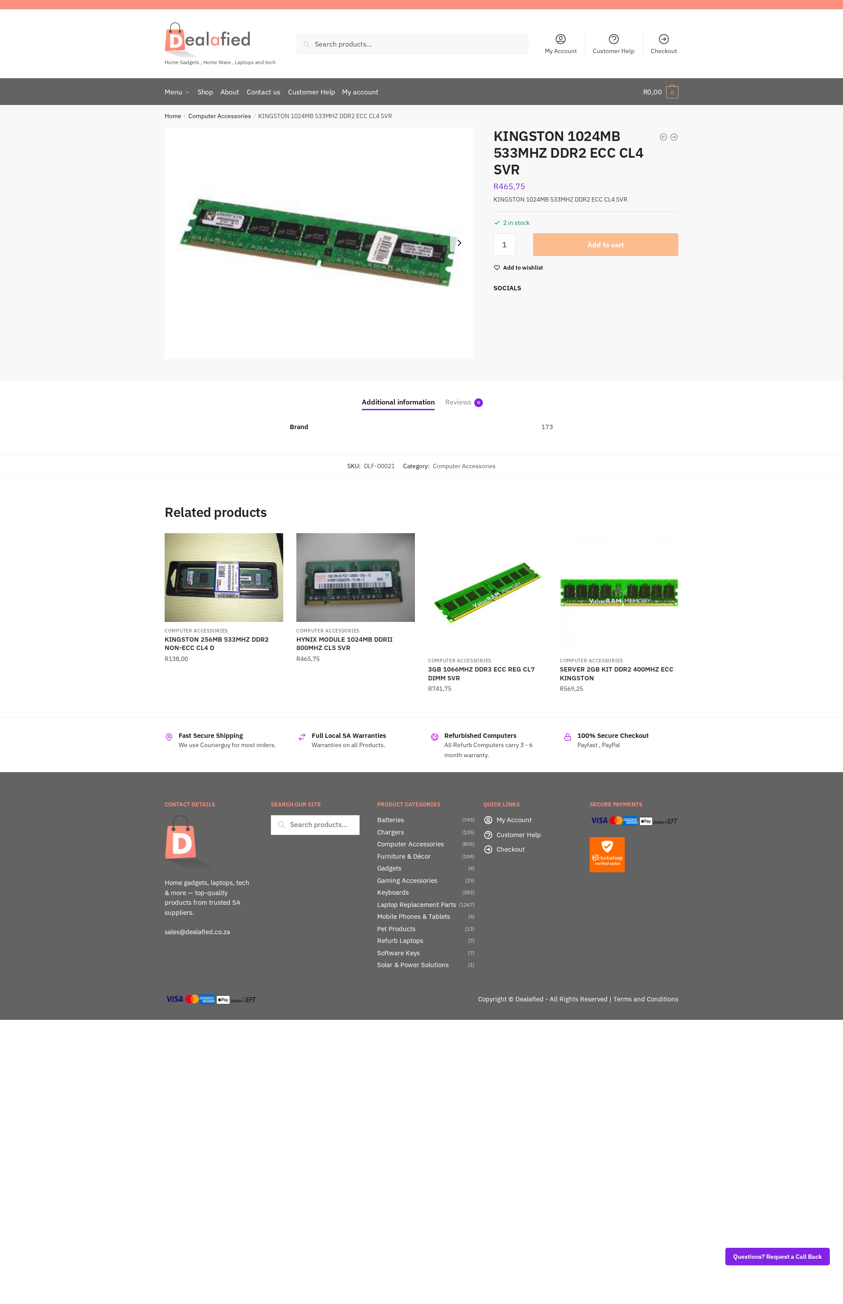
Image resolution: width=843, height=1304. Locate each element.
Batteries (390, 820)
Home (173, 116)
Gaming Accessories (407, 880)
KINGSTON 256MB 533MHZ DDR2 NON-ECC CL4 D (217, 643)
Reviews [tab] (458, 401)
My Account (561, 51)
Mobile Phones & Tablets (413, 916)
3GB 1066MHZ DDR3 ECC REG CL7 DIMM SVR (481, 673)
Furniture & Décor (404, 856)
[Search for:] (315, 824)
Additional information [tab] (398, 401)
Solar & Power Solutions (413, 965)
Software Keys (398, 953)
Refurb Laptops (400, 940)
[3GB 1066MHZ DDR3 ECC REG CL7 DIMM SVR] (487, 592)
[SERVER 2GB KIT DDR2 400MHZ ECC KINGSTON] (619, 592)
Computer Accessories (219, 116)
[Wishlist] (270, 546)
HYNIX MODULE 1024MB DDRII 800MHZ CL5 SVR (344, 643)
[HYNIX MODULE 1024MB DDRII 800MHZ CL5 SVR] (355, 577)
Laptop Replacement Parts (416, 904)
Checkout (664, 51)
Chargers (390, 832)
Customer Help (613, 51)
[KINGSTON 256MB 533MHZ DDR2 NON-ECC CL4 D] (224, 577)
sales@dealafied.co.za (197, 932)
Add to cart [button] (224, 707)
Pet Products (396, 929)
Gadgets (389, 868)
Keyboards (393, 892)
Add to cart (605, 244)
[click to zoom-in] (319, 242)
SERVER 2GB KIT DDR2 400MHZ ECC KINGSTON (617, 673)
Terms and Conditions (645, 999)
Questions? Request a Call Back (777, 1257)
